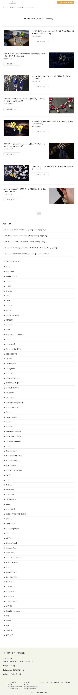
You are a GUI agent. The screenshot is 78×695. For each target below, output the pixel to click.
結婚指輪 (9, 630)
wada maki (10, 553)
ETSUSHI (9, 320)
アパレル (9, 582)
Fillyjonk (9, 325)
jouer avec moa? (12, 407)
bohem (8, 281)
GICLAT (9, 359)
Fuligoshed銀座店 (13, 689)
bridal (8, 286)
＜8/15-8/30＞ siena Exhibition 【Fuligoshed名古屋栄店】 (25, 230)
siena (8, 504)
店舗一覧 (26, 682)
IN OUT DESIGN (12, 388)
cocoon (9, 305)
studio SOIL (10, 509)
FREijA (8, 330)
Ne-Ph (8, 475)
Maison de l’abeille (13, 436)
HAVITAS (9, 373)
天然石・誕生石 (11, 601)
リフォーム (10, 596)
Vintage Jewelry (12, 543)
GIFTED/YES (11, 363)
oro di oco (10, 490)
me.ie (8, 446)
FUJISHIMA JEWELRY (14, 334)
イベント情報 (12, 682)
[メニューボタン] (76, 2)
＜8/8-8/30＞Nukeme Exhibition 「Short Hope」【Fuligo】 (25, 242)
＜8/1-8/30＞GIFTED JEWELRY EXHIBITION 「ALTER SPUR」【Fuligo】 (31, 248)
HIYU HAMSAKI (12, 383)
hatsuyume (10, 368)
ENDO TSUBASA (12, 315)
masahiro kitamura (13, 441)
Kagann (9, 412)
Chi (7, 296)
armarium (10, 271)
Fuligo (8, 339)
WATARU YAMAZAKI (14, 557)
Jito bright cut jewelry (14, 402)
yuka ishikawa (11, 572)
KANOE (9, 422)
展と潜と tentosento (13, 611)
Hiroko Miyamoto (13, 378)
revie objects (11, 499)
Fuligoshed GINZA (13, 349)
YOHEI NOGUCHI (13, 562)
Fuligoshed (10, 344)
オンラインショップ (46, 682)
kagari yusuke (11, 417)
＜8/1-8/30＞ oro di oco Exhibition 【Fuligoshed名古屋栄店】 (26, 254)
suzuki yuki (10, 523)
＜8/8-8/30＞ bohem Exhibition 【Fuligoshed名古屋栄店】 (25, 236)
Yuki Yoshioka (11, 577)
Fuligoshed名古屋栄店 (15, 686)
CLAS (8, 300)
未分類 (8, 620)
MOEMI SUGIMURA (14, 470)
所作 (7, 616)
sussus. (9, 519)
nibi (7, 480)
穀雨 (7, 625)
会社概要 (67, 682)
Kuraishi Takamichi (13, 431)
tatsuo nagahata (12, 528)
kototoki (9, 426)
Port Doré (10, 494)
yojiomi (9, 567)
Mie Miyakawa (11, 451)
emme (8, 310)
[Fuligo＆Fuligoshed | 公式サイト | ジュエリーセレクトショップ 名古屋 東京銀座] (12, 2)
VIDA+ (8, 538)
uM (7, 533)
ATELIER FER (11, 276)
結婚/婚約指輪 (58, 682)
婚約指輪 (9, 606)
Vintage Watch (12, 548)
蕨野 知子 (9, 635)
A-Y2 (8, 266)
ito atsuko (10, 393)
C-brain (9, 291)
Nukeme (9, 485)
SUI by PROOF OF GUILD (16, 514)
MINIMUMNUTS (13, 460)
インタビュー (11, 591)
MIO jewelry (11, 465)
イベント (9, 586)
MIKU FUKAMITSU (14, 456)
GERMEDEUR (11, 354)
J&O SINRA (10, 397)
